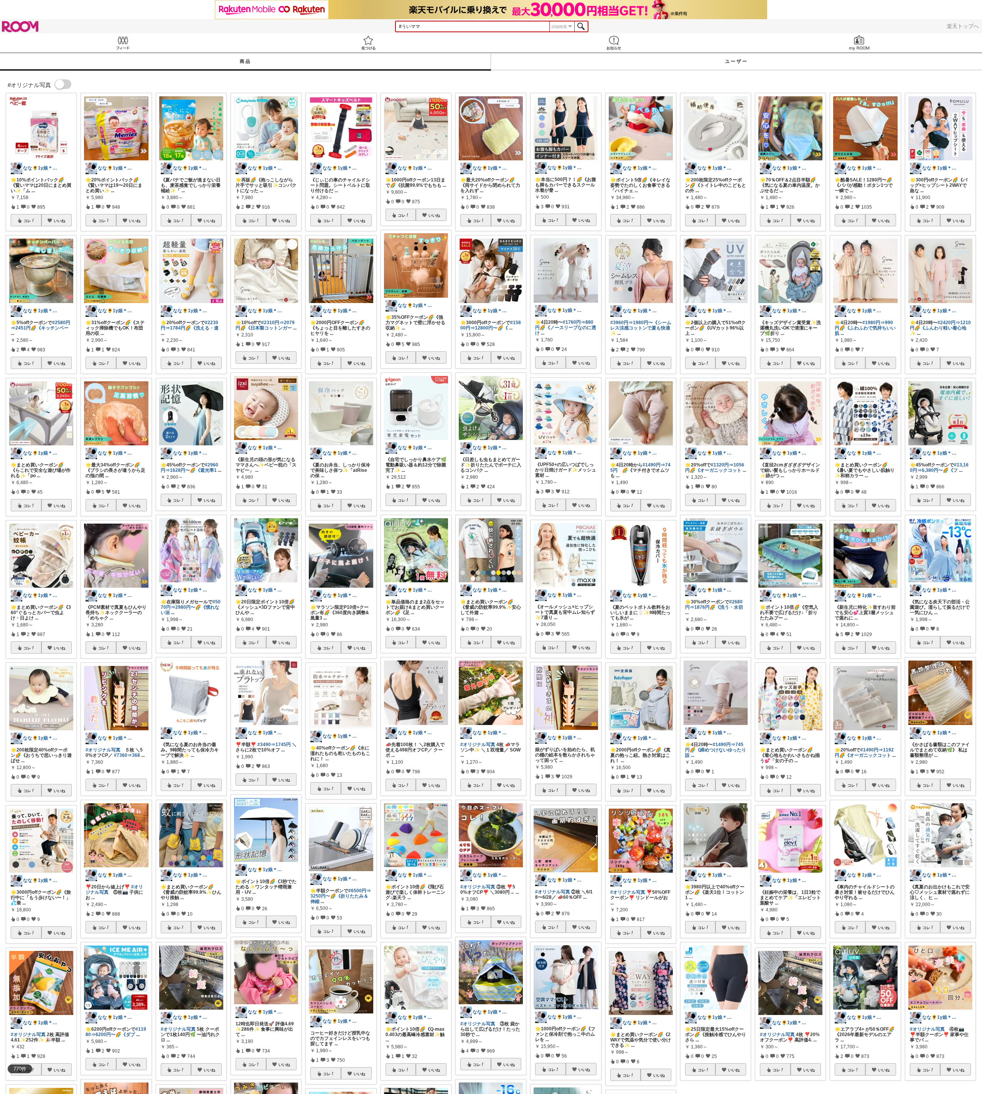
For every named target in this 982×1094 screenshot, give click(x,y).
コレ (27, 220)
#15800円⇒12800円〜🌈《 (490, 325)
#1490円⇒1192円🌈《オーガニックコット (864, 752)
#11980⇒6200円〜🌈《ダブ (116, 1031)
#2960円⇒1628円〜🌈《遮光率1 (189, 467)
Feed (123, 42)
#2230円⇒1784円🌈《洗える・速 (190, 325)
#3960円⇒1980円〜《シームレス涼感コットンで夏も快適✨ (640, 328)
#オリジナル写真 (28, 1034)
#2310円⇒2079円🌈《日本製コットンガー (265, 325)
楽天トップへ (963, 26)
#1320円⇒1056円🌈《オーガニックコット (714, 467)
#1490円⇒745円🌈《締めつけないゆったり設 (715, 750)
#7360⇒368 (127, 755)
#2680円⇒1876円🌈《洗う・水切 (714, 604)
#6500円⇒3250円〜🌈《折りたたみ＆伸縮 (340, 896)
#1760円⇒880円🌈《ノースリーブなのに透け (565, 328)
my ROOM (859, 42)
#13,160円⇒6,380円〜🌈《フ (939, 467)
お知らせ (613, 42)
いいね (59, 220)
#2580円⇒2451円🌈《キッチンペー (40, 325)
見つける (368, 42)
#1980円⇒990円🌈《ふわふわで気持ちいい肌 (865, 328)
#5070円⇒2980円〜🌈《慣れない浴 (191, 607)
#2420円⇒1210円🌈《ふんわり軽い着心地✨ (940, 328)
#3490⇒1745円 (274, 744)
